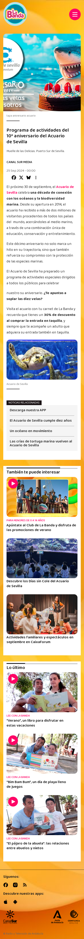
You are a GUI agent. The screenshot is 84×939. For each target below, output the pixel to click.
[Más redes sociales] (35, 177)
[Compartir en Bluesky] (28, 177)
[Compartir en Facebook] (13, 177)
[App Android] (16, 901)
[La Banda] (10, 917)
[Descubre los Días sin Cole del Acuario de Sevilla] (42, 558)
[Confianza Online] (74, 917)
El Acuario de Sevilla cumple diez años (41, 421)
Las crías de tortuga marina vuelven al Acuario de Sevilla (41, 444)
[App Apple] (6, 901)
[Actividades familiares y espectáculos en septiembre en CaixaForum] (42, 614)
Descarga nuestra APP (28, 410)
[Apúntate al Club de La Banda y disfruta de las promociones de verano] (42, 497)
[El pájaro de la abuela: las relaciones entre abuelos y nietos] (42, 815)
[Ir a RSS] (25, 884)
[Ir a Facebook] (6, 884)
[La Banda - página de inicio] (15, 14)
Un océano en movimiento (31, 431)
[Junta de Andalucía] (57, 917)
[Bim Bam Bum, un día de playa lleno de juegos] (42, 754)
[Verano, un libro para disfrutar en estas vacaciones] (42, 692)
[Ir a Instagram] (16, 884)
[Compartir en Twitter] (21, 177)
